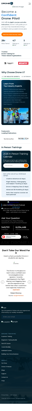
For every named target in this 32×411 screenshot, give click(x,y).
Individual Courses (6, 350)
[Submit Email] (28, 317)
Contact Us (4, 377)
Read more (16, 290)
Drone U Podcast (6, 366)
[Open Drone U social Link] (2, 391)
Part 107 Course (5, 343)
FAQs (3, 380)
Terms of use (14, 395)
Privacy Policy (4, 395)
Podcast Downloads (22, 229)
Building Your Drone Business (9, 354)
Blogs (3, 370)
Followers (4, 229)
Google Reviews (18, 295)
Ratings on (16, 43)
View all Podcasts (25, 237)
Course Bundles (6, 347)
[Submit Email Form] (26, 165)
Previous (2, 282)
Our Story (4, 363)
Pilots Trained (5, 43)
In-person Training (6, 336)
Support (3, 373)
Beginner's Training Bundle (9, 340)
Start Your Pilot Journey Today (12, 34)
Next (29, 282)
